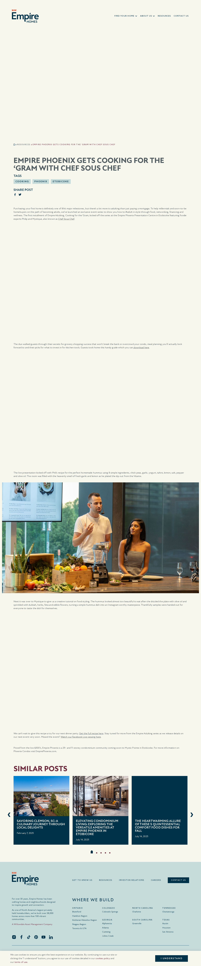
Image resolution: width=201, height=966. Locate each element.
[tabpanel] (41, 810)
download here (141, 347)
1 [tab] (92, 851)
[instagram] (14, 937)
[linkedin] (51, 937)
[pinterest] (36, 937)
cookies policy (102, 958)
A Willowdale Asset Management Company (32, 924)
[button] (126, 16)
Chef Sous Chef (66, 219)
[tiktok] (29, 937)
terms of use (20, 962)
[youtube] (43, 937)
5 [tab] (109, 852)
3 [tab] (101, 852)
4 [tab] (105, 852)
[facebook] (21, 937)
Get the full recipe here (91, 733)
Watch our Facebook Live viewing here (81, 736)
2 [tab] (96, 852)
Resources (23, 145)
